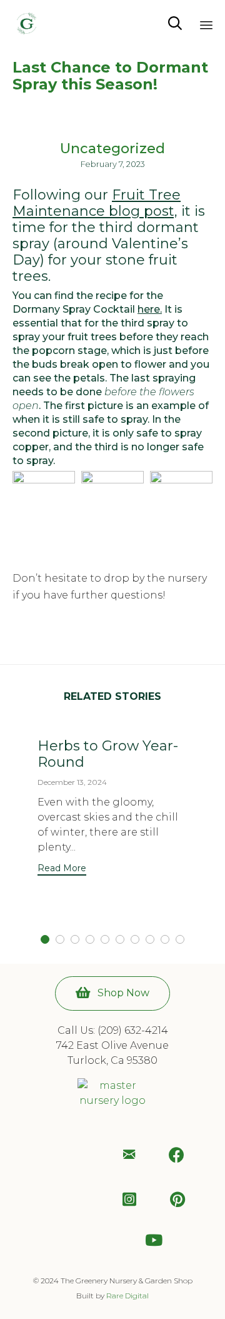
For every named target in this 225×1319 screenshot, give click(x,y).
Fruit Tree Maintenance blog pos (96, 203)
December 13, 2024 (72, 782)
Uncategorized (112, 149)
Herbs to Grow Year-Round (108, 754)
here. (150, 309)
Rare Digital (127, 1295)
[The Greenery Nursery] (26, 23)
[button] (62, 869)
